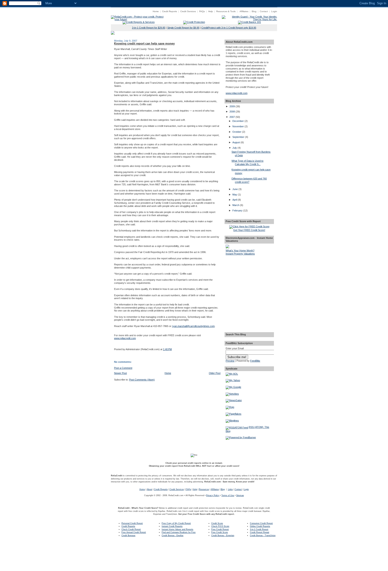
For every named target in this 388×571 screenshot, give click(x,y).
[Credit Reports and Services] (139, 22)
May (235, 194)
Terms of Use (227, 495)
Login (274, 11)
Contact (264, 11)
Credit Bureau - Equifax (172, 535)
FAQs (202, 11)
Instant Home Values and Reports (177, 529)
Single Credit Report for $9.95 (183, 27)
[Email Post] (114, 344)
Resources (204, 489)
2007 (232, 117)
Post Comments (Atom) (142, 379)
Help (210, 11)
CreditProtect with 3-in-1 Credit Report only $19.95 (228, 27)
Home (156, 11)
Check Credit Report (131, 529)
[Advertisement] (249, 280)
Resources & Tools (226, 11)
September (238, 137)
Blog (254, 11)
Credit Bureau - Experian (222, 535)
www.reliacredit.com (125, 338)
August (236, 142)
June (235, 189)
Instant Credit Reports (172, 526)
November (238, 126)
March (236, 205)
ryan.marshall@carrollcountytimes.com (193, 326)
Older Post (214, 373)
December (238, 121)
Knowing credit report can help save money (144, 43)
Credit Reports (169, 11)
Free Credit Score (219, 532)
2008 (232, 111)
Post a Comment (123, 368)
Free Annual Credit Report (133, 532)
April (235, 199)
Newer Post (120, 373)
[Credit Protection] (194, 22)
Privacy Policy (212, 495)
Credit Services (188, 11)
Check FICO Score (220, 526)
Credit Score (217, 523)
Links (230, 489)
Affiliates (244, 11)
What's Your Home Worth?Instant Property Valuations (240, 252)
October (237, 131)
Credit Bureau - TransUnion (263, 535)
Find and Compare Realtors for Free (179, 532)
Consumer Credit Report (261, 523)
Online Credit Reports (260, 526)
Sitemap (240, 495)
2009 (232, 106)
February (237, 210)
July (235, 147)
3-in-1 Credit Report (259, 529)
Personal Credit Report (132, 523)
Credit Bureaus (128, 535)
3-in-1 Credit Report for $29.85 (148, 27)
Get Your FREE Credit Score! (249, 230)
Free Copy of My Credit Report (176, 523)
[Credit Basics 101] (249, 22)
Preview (230, 360)
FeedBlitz (255, 360)
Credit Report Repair (259, 532)
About (149, 489)
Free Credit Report (220, 529)
